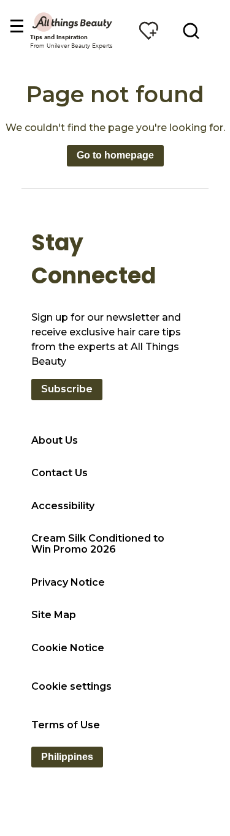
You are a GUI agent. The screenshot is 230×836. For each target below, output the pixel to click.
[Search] (191, 30)
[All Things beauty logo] (73, 21)
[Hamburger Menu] (16, 26)
